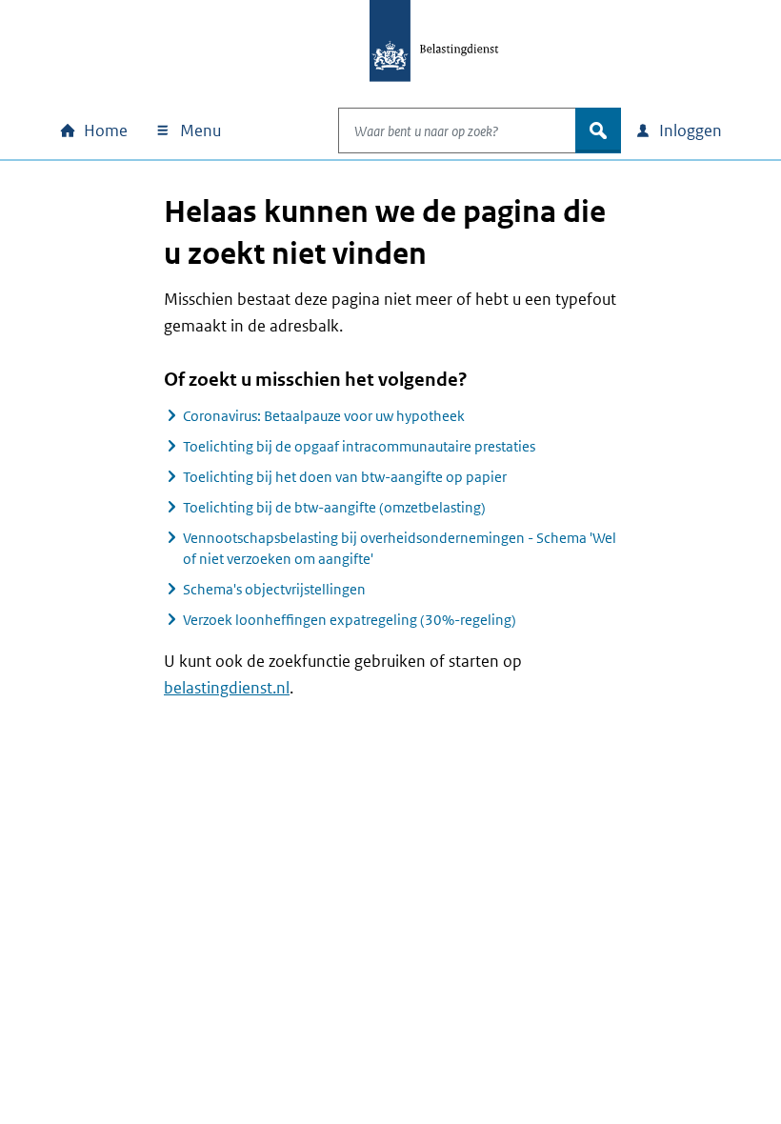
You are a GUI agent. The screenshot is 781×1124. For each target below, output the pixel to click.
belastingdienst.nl (227, 687)
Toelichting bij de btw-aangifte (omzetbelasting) (334, 507)
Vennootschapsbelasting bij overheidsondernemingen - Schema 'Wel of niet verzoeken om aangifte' (399, 548)
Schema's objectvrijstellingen (274, 589)
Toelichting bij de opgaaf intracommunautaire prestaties (359, 446)
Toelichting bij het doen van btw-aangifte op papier (345, 477)
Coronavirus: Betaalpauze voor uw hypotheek (324, 416)
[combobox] (457, 130)
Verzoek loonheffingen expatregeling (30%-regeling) (349, 620)
